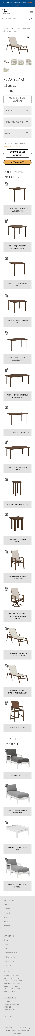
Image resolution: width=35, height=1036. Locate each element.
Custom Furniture (10, 957)
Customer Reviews (10, 953)
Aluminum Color (14, 122)
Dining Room (8, 913)
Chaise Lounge (21, 28)
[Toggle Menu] (31, 12)
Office (6, 921)
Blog (5, 948)
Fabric (8, 133)
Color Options (9, 961)
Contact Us (8, 965)
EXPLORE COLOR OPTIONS (17, 153)
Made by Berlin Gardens (17, 99)
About (6, 944)
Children (7, 909)
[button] (28, 37)
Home (6, 28)
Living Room (8, 917)
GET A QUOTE (17, 162)
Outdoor (12, 28)
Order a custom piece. (12, 146)
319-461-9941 (8, 1017)
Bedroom (7, 904)
